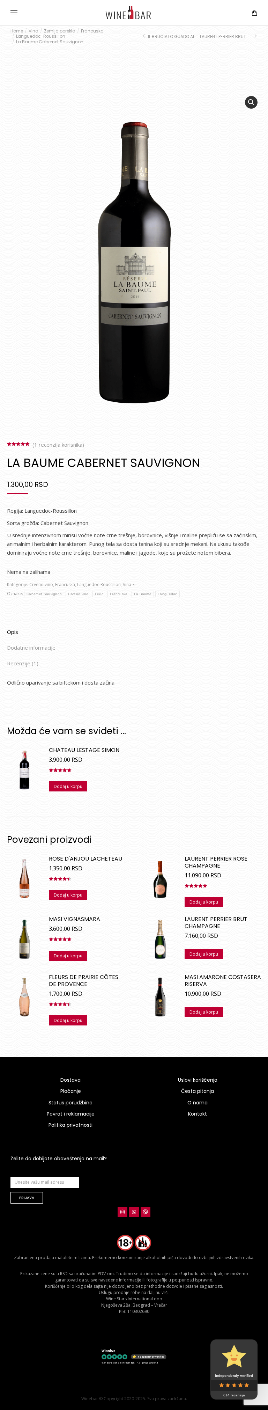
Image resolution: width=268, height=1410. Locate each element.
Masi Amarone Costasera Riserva (223, 981)
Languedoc (167, 594)
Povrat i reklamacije (71, 1113)
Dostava (70, 1079)
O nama (197, 1102)
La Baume (142, 594)
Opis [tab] (12, 631)
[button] (103, 5)
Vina (127, 584)
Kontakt (197, 1113)
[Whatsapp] (134, 1212)
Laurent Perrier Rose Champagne (216, 862)
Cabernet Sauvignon (44, 594)
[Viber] (145, 1212)
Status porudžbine (70, 1102)
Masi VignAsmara (74, 919)
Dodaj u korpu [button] (68, 786)
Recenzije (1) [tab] (22, 663)
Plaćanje (70, 1091)
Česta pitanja (197, 1091)
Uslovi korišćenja (197, 1079)
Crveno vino (41, 584)
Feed (99, 594)
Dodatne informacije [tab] (31, 647)
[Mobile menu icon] (14, 12)
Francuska (65, 584)
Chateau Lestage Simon (84, 750)
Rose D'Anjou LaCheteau (85, 858)
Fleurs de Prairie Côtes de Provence (83, 981)
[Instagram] (122, 1212)
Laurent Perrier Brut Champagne (216, 923)
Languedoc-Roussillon (99, 584)
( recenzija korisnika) (58, 444)
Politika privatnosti (70, 1125)
